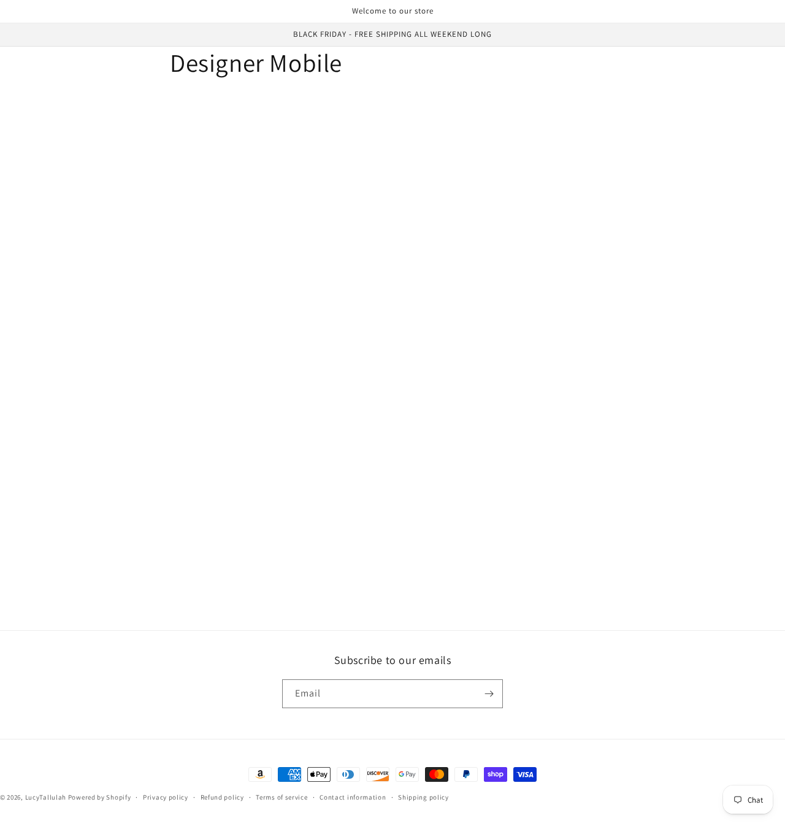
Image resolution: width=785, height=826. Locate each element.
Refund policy (222, 797)
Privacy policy (165, 797)
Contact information (353, 797)
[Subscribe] (488, 693)
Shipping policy (423, 797)
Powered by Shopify (99, 797)
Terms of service (281, 797)
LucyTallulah (45, 797)
